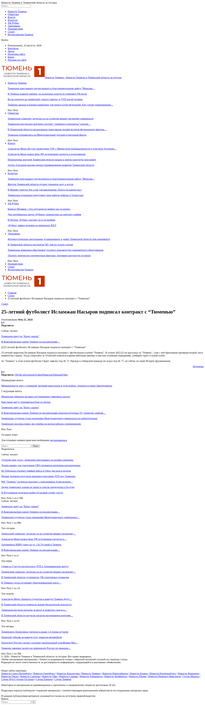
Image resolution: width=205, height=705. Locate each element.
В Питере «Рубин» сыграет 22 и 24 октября (31, 220)
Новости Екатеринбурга (163, 673)
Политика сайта (16, 54)
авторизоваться (58, 440)
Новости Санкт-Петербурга (16, 673)
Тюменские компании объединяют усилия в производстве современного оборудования (55, 250)
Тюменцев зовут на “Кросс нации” (20, 336)
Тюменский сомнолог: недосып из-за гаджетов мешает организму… (38, 533)
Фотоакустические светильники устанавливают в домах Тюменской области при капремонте (59, 239)
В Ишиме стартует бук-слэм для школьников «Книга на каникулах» (45, 189)
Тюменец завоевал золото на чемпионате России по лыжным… (36, 648)
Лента (11, 51)
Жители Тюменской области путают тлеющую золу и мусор (40, 184)
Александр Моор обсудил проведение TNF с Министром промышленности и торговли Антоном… (62, 148)
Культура (12, 20)
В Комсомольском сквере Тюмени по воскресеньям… (30, 341)
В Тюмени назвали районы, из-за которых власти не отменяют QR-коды (47, 94)
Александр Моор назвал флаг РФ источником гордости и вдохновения (46, 154)
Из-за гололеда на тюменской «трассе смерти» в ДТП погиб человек (45, 99)
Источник (198, 366)
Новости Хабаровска (91, 676)
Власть (11, 17)
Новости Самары (68, 676)
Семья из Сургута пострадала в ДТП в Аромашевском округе (35, 566)
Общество (13, 14)
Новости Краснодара (68, 673)
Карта (11, 57)
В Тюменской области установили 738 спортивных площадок (35, 577)
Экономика (14, 26)
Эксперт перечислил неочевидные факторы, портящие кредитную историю (49, 255)
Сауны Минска (191, 676)
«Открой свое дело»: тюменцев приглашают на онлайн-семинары (37, 460)
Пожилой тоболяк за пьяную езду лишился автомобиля (31, 637)
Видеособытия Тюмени (20, 34)
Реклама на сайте (17, 60)
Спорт (11, 31)
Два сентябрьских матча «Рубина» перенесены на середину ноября (44, 214)
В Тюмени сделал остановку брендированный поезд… (31, 582)
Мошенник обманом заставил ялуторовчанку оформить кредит (35, 396)
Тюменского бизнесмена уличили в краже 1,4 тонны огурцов (34, 631)
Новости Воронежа (188, 673)
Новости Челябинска (115, 676)
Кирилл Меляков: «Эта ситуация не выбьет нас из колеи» (39, 209)
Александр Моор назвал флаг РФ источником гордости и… (34, 539)
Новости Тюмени (17, 11)
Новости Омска (9, 676)
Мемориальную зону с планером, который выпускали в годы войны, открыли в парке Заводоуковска (56, 385)
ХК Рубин (13, 23)
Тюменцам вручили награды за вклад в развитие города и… (34, 610)
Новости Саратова (30, 676)
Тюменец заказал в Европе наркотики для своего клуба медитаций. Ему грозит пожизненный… (60, 104)
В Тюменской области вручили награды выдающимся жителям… (37, 615)
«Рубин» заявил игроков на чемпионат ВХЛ (32, 225)
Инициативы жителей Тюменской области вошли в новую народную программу (52, 159)
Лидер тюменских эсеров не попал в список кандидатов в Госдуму (38, 487)
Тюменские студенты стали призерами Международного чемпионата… (40, 517)
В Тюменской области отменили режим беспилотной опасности (36, 604)
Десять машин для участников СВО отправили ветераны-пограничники (40, 465)
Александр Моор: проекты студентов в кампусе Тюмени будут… (36, 599)
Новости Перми (137, 676)
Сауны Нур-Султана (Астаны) (17, 679)
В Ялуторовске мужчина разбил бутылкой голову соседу (32, 492)
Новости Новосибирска (115, 673)
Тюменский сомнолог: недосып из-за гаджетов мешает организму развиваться (50, 118)
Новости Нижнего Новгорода (164, 676)
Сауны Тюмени (62, 679)
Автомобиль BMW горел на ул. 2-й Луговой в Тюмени (31, 544)
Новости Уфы (49, 676)
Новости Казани (139, 673)
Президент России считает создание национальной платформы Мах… (39, 642)
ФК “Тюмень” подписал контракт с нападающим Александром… (37, 481)
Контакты (13, 48)
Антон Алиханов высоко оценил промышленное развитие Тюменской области (51, 165)
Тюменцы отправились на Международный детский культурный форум (47, 135)
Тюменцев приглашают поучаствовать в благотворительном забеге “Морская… (51, 88)
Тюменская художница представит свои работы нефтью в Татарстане (45, 195)
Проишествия (15, 28)
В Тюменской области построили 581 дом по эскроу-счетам (40, 244)
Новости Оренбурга (44, 673)
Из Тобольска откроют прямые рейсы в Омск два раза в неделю (36, 470)
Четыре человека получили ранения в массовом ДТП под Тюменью (38, 476)
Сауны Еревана (44, 679)
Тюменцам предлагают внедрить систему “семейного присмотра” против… (49, 124)
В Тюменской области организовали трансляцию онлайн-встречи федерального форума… (57, 129)
